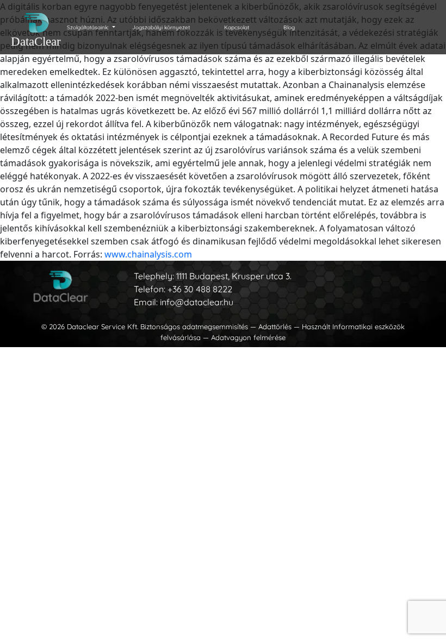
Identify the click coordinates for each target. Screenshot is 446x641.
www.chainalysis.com (148, 254)
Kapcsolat (236, 27)
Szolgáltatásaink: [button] (88, 27)
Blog (289, 27)
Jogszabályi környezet (161, 27)
